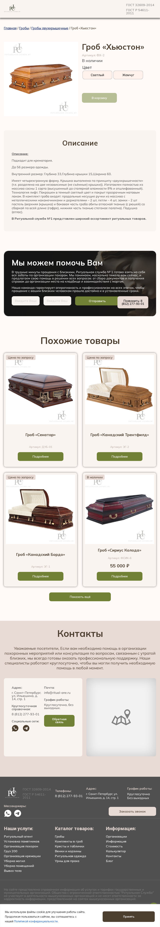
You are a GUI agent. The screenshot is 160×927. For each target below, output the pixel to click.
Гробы (24, 28)
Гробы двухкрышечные (49, 28)
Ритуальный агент (18, 836)
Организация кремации (22, 856)
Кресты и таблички (69, 846)
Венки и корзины (68, 851)
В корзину (99, 98)
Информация (116, 841)
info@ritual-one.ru (57, 693)
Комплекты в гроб (69, 841)
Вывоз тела (12, 871)
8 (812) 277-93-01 (25, 714)
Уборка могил (14, 861)
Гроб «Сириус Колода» (119, 550)
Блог (109, 861)
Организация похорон (21, 846)
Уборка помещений (19, 866)
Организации (116, 836)
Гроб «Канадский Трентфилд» (119, 434)
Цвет (87, 67)
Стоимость (114, 846)
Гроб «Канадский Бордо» (40, 554)
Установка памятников (21, 841)
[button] (80, 596)
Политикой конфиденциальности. (36, 921)
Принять (128, 916)
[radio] (97, 75)
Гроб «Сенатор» (40, 434)
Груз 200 (10, 851)
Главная (10, 28)
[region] (80, 915)
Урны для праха (67, 861)
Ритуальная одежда (70, 856)
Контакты (113, 856)
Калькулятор (116, 851)
